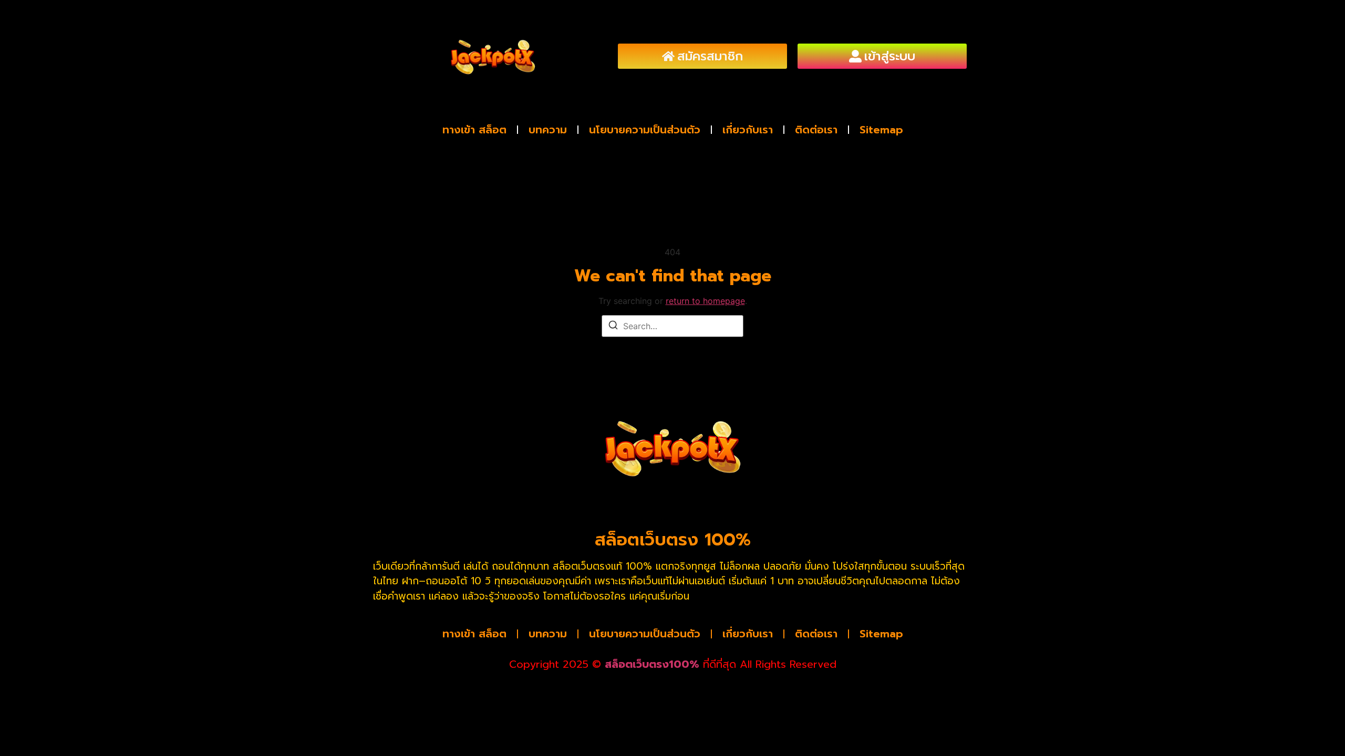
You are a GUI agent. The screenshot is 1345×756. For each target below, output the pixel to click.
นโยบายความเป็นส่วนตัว (644, 130)
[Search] (613, 327)
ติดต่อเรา (816, 130)
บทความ (548, 130)
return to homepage (705, 301)
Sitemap (881, 130)
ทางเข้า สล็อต (474, 130)
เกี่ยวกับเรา (747, 130)
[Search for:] (672, 326)
